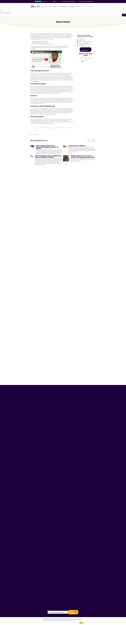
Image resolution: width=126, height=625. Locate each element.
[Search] (124, 15)
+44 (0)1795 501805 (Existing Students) (86, 1)
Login (56, 1)
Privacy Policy (73, 620)
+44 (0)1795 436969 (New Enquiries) (69, 1)
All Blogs (89, 141)
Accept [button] (81, 622)
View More (38, 154)
